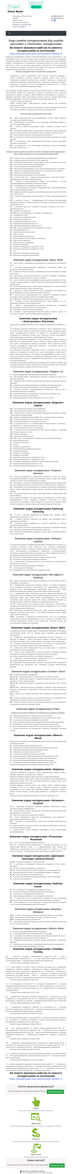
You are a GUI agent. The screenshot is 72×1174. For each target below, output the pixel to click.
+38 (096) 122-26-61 (57, 18)
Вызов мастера (57, 1165)
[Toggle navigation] (9, 33)
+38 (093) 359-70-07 (57, 16)
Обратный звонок (55, 1092)
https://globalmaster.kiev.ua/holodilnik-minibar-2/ (36, 53)
